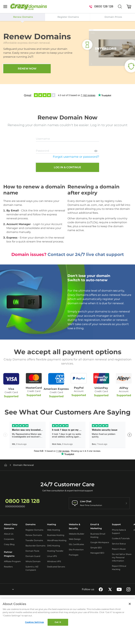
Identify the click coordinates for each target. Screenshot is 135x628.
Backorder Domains (35, 545)
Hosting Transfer (55, 551)
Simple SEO (96, 547)
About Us (8, 534)
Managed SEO (97, 553)
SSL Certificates (76, 544)
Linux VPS (52, 556)
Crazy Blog (9, 544)
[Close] (129, 603)
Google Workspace (99, 542)
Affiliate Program (12, 561)
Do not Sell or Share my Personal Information (121, 557)
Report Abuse (119, 549)
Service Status (119, 543)
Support (116, 524)
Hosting (51, 524)
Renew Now (27, 68)
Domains (31, 524)
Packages (73, 555)
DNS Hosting (53, 545)
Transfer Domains (34, 540)
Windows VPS (54, 561)
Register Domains (34, 530)
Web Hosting (53, 530)
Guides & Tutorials (121, 538)
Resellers (8, 566)
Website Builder (76, 534)
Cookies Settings (34, 622)
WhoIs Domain (33, 561)
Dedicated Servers (56, 566)
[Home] (5, 465)
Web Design (75, 539)
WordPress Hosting (56, 540)
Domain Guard (33, 556)
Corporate (9, 539)
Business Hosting (55, 535)
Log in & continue (67, 167)
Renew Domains (34, 535)
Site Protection (76, 549)
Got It (58, 622)
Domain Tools (32, 551)
